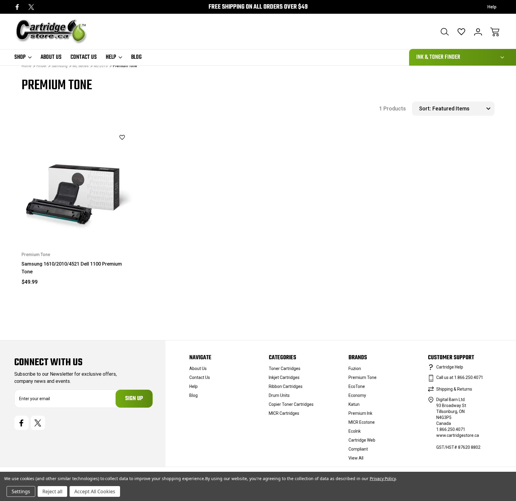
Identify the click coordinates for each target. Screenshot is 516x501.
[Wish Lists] (461, 32)
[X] (31, 7)
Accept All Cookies (94, 491)
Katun (354, 404)
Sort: (425, 108)
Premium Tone (362, 377)
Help (491, 6)
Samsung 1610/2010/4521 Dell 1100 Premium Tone (72, 268)
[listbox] (462, 108)
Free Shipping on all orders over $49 (258, 7)
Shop (20, 57)
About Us (51, 57)
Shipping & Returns (454, 389)
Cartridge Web (361, 440)
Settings (21, 491)
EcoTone (356, 386)
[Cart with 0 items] (495, 32)
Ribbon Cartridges (285, 386)
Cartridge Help (449, 367)
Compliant (358, 449)
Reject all (52, 491)
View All (355, 458)
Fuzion (354, 368)
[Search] (445, 32)
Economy (357, 395)
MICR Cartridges (284, 413)
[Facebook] (17, 7)
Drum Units (279, 395)
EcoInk (354, 431)
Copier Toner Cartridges (291, 404)
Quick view (107, 148)
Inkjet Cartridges (284, 377)
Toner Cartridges (284, 368)
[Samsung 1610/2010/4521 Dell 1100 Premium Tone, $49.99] (77, 184)
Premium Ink (360, 413)
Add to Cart (77, 225)
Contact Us (83, 57)
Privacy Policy (383, 478)
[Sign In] (478, 32)
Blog (136, 57)
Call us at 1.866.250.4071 (459, 377)
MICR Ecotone (361, 422)
